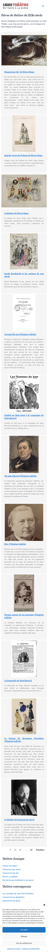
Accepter (24, 930)
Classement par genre (11, 901)
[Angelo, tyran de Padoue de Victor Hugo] (24, 133)
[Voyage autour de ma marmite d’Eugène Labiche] (24, 593)
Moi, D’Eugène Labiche (15, 544)
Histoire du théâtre (9, 866)
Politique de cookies (14, 949)
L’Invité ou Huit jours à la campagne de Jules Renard (24, 417)
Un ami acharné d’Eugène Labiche (20, 476)
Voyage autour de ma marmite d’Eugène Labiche (24, 616)
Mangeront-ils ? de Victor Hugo (19, 72)
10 (31, 850)
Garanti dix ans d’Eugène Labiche (20, 334)
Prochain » (40, 850)
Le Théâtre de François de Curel (19, 819)
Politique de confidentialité (31, 949)
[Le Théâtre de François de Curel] (24, 798)
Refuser (24, 936)
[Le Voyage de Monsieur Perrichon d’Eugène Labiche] (24, 716)
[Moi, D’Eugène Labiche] (24, 522)
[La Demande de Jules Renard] (24, 658)
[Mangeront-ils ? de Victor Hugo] (24, 50)
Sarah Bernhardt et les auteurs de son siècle (24, 275)
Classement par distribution (13, 897)
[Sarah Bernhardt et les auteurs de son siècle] (24, 251)
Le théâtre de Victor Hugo (16, 213)
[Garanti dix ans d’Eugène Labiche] (24, 312)
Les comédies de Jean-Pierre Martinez (18, 894)
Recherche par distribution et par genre (18, 880)
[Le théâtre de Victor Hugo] (24, 191)
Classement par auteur (11, 869)
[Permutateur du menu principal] (43, 6)
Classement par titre (10, 873)
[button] (44, 905)
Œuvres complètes (10, 877)
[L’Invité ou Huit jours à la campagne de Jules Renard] (24, 393)
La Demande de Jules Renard (18, 680)
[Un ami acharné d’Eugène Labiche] (24, 454)
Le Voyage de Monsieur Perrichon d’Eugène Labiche (24, 740)
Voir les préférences (24, 943)
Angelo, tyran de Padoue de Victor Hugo (23, 155)
